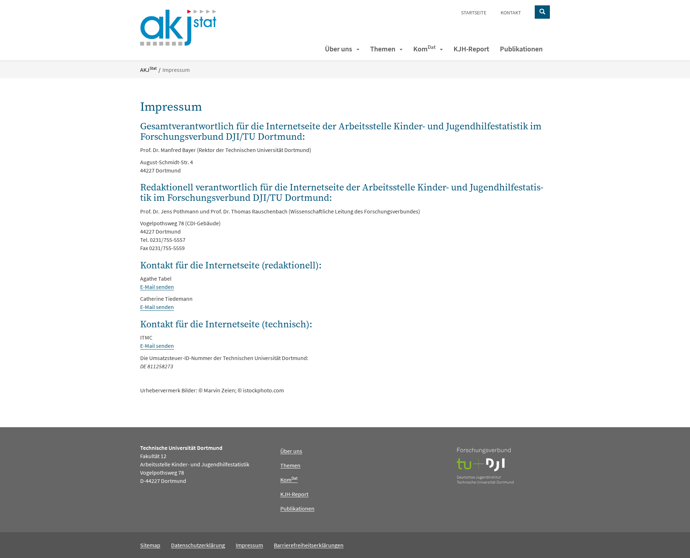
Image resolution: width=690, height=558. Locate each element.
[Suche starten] (542, 12)
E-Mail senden (157, 286)
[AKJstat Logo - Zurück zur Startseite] (178, 27)
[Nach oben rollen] (670, 538)
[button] (358, 49)
